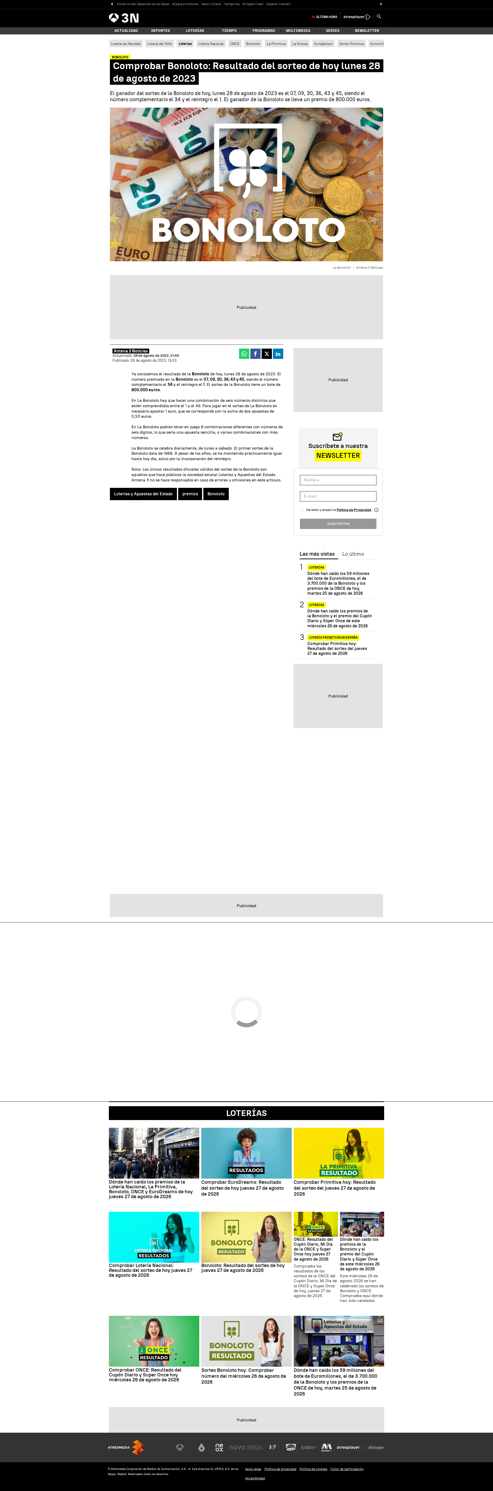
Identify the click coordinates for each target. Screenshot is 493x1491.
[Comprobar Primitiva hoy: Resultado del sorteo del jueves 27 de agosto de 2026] (339, 1153)
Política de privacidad (280, 1469)
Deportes (160, 31)
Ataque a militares (185, 4)
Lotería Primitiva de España (333, 637)
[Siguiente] (381, 4)
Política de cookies (313, 1469)
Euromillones (381, 44)
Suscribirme (338, 523)
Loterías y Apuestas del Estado (143, 493)
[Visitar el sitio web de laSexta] (201, 1447)
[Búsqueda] (379, 17)
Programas (264, 31)
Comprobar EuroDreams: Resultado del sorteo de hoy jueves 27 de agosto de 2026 (242, 1188)
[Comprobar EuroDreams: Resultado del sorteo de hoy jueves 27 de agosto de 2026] (246, 1153)
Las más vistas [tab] (317, 554)
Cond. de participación (347, 1469)
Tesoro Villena (211, 4)
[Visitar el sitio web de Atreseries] (273, 1447)
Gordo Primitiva (351, 44)
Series (332, 31)
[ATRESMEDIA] (126, 1447)
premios (190, 493)
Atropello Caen (252, 4)
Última (326, 17)
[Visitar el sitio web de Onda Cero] (291, 1447)
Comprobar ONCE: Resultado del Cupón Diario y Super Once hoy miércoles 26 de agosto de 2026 (145, 1374)
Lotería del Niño (159, 44)
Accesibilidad (255, 1478)
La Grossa (300, 44)
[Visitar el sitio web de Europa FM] (308, 1447)
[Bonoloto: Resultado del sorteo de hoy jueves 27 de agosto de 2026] (246, 1237)
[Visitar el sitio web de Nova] (237, 1447)
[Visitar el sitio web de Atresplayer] (351, 1447)
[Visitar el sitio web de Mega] (255, 1447)
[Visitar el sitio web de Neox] (219, 1447)
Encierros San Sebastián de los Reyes (143, 4)
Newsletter (367, 31)
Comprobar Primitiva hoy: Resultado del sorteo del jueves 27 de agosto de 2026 (337, 648)
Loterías (195, 31)
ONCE (235, 44)
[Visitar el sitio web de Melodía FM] (326, 1447)
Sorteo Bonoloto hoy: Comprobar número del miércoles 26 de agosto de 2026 (243, 1376)
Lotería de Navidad (126, 44)
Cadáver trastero (278, 4)
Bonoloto (253, 44)
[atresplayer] (357, 17)
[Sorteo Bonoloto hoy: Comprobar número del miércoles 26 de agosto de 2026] (246, 1341)
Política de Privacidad (354, 510)
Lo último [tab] (353, 554)
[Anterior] (112, 4)
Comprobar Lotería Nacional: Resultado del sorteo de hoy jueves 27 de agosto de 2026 (150, 1270)
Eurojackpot (323, 44)
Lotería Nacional (211, 44)
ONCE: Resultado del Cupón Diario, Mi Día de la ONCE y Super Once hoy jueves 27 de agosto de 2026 (313, 1249)
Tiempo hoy (231, 4)
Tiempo (229, 31)
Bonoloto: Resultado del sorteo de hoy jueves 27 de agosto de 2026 (243, 1268)
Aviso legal (253, 1469)
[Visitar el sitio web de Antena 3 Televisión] (183, 1447)
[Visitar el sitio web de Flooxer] (376, 1447)
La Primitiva (276, 44)
